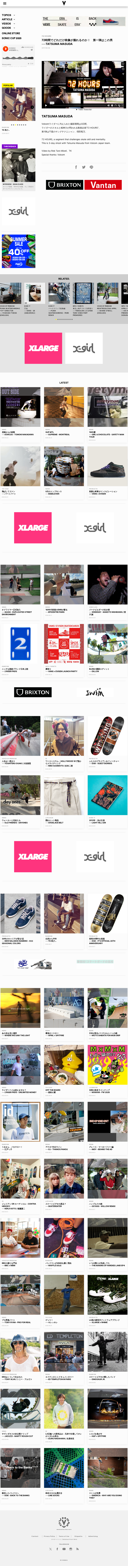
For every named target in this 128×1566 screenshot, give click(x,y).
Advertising (93, 1536)
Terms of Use (64, 1536)
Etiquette (78, 1536)
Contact (35, 1536)
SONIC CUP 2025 (11, 38)
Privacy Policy (49, 1536)
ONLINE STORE (11, 33)
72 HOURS (46, 36)
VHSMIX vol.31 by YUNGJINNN (17, 66)
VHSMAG (4, 66)
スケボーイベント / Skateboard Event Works (64, 1539)
